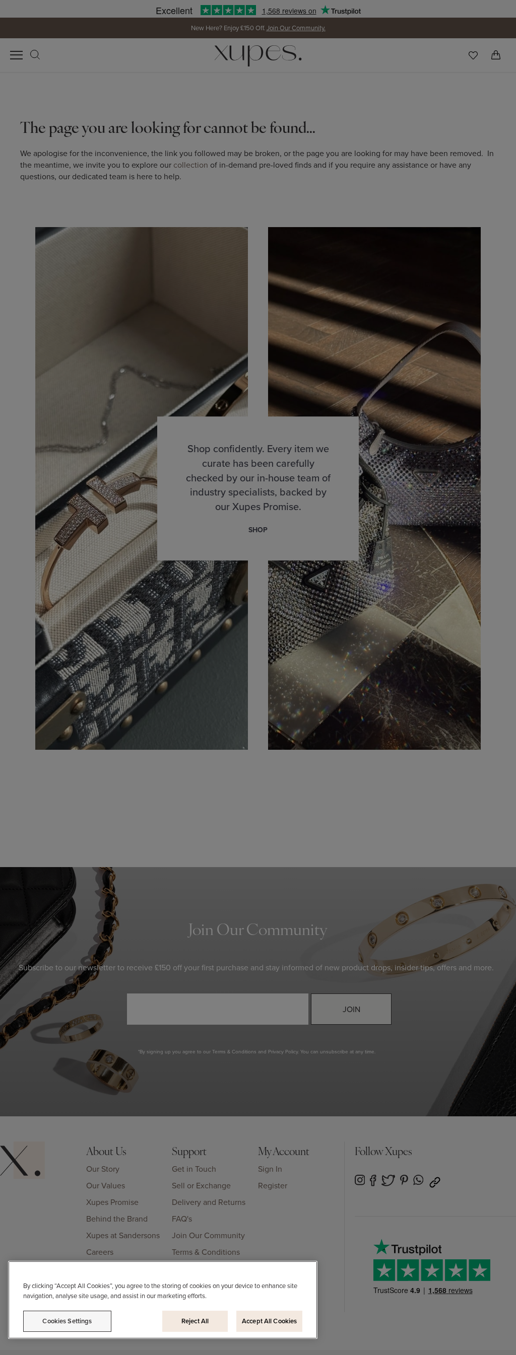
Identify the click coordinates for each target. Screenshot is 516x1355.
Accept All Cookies (269, 1321)
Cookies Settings (67, 1321)
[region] (162, 1300)
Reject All (195, 1321)
